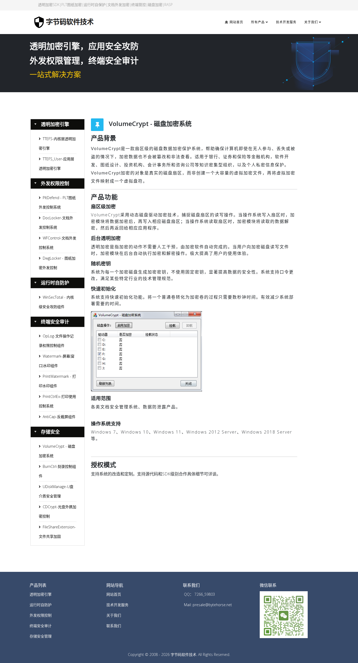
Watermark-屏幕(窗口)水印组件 (56, 361)
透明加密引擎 (41, 594)
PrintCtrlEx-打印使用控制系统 (57, 401)
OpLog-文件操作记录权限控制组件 (56, 340)
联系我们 (113, 625)
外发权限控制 (41, 615)
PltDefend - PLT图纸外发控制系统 (57, 202)
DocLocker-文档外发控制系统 (56, 222)
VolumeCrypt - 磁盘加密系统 (57, 451)
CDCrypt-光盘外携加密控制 (57, 511)
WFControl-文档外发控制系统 (57, 242)
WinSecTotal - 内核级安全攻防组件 (56, 302)
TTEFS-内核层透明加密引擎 (57, 143)
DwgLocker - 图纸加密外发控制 (57, 263)
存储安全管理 (41, 636)
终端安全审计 (41, 625)
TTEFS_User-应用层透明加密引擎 (56, 163)
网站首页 (235, 22)
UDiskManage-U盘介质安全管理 (56, 491)
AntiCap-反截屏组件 (59, 416)
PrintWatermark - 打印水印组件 (57, 381)
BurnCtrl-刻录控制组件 (57, 471)
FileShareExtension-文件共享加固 (57, 531)
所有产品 (258, 22)
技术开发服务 (286, 22)
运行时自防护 (41, 604)
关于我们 (311, 22)
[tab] (57, 124)
